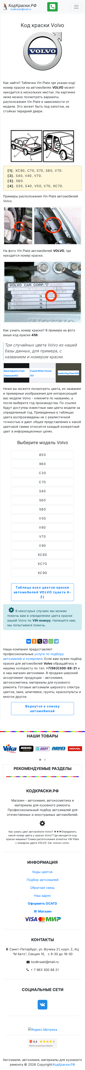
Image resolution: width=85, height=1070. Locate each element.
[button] (40, 760)
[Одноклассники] (34, 641)
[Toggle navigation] (76, 7)
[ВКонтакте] (28, 641)
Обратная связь (42, 888)
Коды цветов (42, 872)
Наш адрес (42, 895)
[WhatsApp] (50, 641)
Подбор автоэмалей (43, 880)
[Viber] (45, 641)
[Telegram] (56, 641)
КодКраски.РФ (64, 1064)
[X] (39, 641)
